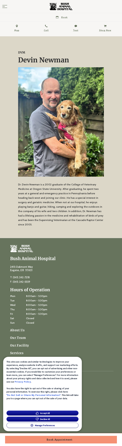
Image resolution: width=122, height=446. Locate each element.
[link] (61, 6)
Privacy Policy (23, 381)
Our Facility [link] (19, 345)
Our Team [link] (18, 337)
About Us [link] (17, 330)
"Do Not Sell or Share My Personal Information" (34, 395)
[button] (4, 6)
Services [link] (17, 353)
